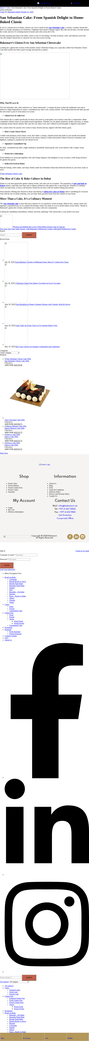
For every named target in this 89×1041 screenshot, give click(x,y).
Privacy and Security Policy (59, 494)
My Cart (11, 510)
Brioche (12, 594)
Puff (10, 590)
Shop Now (4, 453)
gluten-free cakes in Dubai (54, 192)
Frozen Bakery (13, 486)
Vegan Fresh (18, 621)
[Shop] (2, 1034)
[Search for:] (11, 235)
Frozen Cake (14, 994)
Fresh (11, 607)
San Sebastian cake (10, 204)
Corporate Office (65, 518)
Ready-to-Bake (10, 577)
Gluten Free (9, 613)
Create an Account (82, 551)
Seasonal (11, 492)
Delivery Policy (55, 492)
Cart (46, 1038)
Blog (51, 486)
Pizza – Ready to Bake (17, 596)
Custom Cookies (11, 636)
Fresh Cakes (12, 484)
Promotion (8, 627)
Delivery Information (16, 512)
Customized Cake (15, 611)
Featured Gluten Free (17, 998)
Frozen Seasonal (15, 634)
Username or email (7, 555)
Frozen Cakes (13, 490)
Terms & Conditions (56, 490)
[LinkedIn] (47, 875)
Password (4, 559)
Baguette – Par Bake (16, 592)
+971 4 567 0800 (67, 509)
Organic (12, 600)
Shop (2, 1038)
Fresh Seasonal (14, 632)
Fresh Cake (13, 992)
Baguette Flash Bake (16, 586)
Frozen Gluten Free (15, 488)
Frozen (11, 609)
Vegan (11, 602)
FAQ (51, 488)
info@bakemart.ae (67, 506)
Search (29, 977)
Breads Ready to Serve (17, 582)
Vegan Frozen (19, 623)
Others (11, 598)
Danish (11, 588)
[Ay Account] (24, 1034)
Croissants (13, 579)
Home (2, 8)
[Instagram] (47, 972)
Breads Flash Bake (16, 584)
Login (10, 508)
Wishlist (70, 1038)
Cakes (8, 8)
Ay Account (26, 1038)
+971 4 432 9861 (67, 512)
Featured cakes (14, 990)
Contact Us (53, 496)
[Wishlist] (68, 1034)
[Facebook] (47, 778)
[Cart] (46, 1034)
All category (9, 986)
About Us (52, 484)
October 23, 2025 (27, 12)
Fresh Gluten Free (15, 1000)
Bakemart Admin (14, 12)
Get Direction (65, 515)
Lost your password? (7, 569)
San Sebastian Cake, (57, 28)
